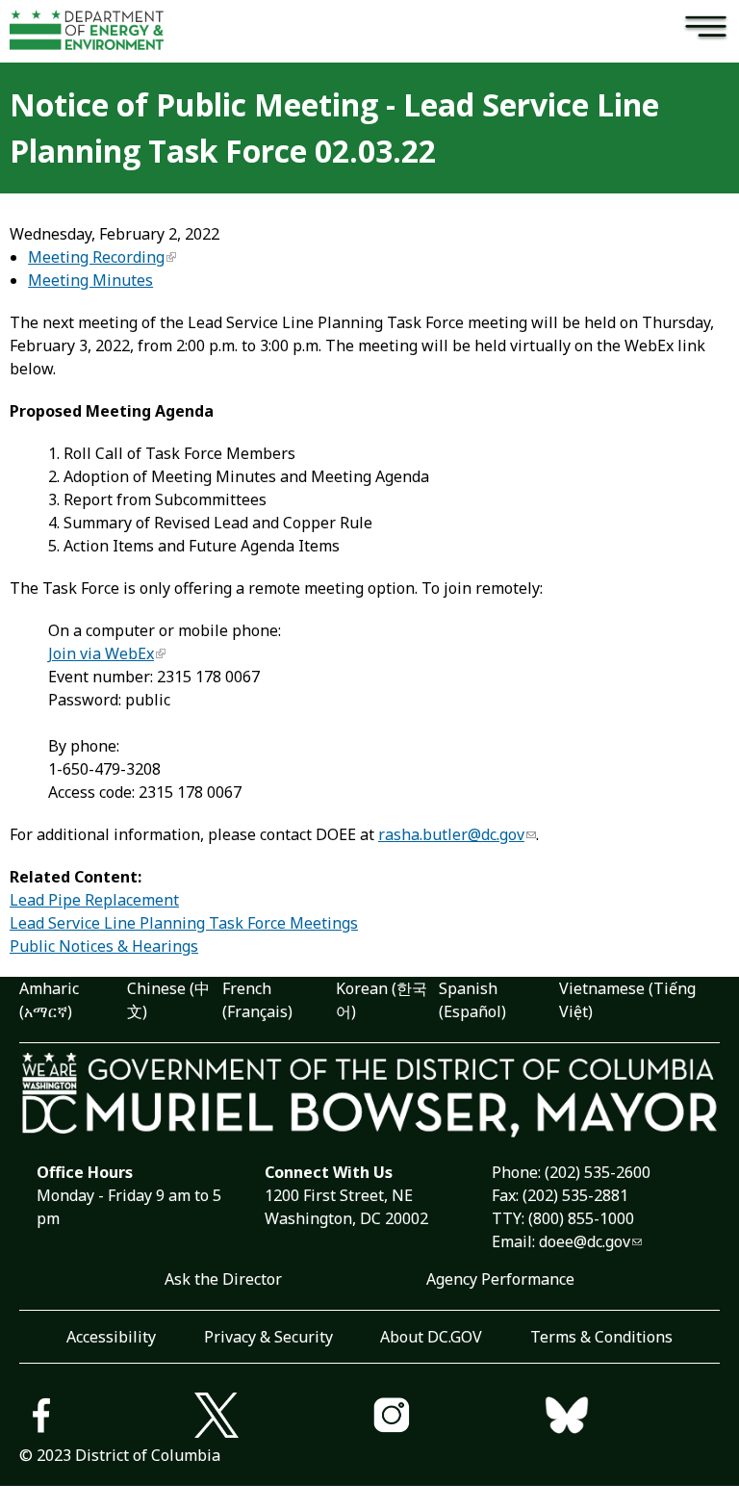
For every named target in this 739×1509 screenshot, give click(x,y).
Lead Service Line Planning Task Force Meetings (184, 923)
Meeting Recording (96, 257)
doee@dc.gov (584, 1241)
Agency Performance (500, 1279)
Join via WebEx (101, 653)
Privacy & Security (268, 1336)
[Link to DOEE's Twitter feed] (282, 1418)
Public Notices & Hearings (104, 946)
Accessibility (111, 1336)
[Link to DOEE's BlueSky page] (632, 1419)
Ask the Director (223, 1279)
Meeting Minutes (90, 280)
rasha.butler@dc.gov (451, 834)
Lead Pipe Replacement (94, 899)
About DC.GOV (431, 1336)
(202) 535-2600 (597, 1172)
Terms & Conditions (601, 1336)
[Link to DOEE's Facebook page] (106, 1419)
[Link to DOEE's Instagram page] (457, 1419)
